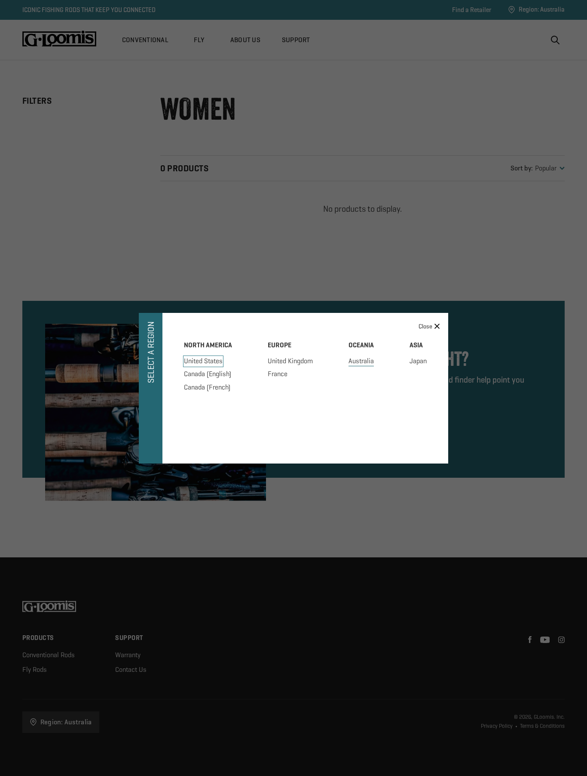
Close (425, 326)
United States (203, 360)
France (277, 373)
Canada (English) (207, 373)
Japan (418, 360)
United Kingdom (290, 360)
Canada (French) (207, 387)
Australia (361, 360)
